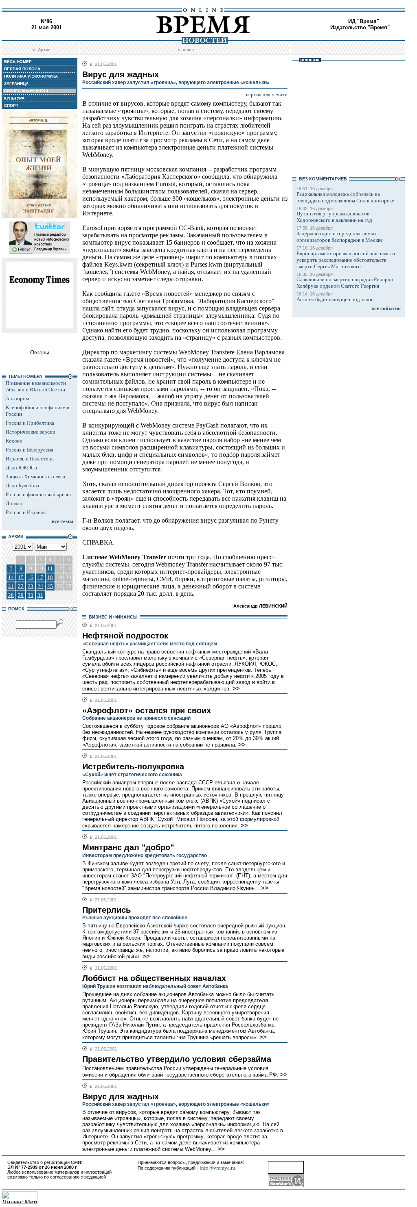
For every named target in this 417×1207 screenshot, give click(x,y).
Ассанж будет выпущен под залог (334, 299)
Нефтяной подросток (125, 635)
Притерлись (106, 909)
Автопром (17, 398)
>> (235, 688)
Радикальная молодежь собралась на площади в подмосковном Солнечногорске (345, 197)
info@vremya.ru (217, 1168)
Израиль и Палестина (30, 459)
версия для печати (267, 94)
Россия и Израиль (26, 512)
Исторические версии (30, 432)
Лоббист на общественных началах (154, 978)
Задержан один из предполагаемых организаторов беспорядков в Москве (339, 236)
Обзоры (39, 353)
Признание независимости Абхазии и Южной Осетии (36, 386)
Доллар (14, 503)
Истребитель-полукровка (133, 766)
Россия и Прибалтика (30, 423)
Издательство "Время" (360, 27)
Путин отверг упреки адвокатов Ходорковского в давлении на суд (334, 217)
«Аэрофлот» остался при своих (146, 710)
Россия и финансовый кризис (39, 494)
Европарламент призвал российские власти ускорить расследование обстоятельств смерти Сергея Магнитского (345, 259)
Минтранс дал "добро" (128, 847)
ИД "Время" (363, 21)
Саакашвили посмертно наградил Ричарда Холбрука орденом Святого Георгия (344, 282)
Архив (44, 49)
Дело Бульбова (22, 485)
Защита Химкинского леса (35, 476)
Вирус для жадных (120, 1096)
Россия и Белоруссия (29, 450)
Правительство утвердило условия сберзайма (176, 1059)
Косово (14, 441)
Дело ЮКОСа (21, 468)
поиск (189, 49)
